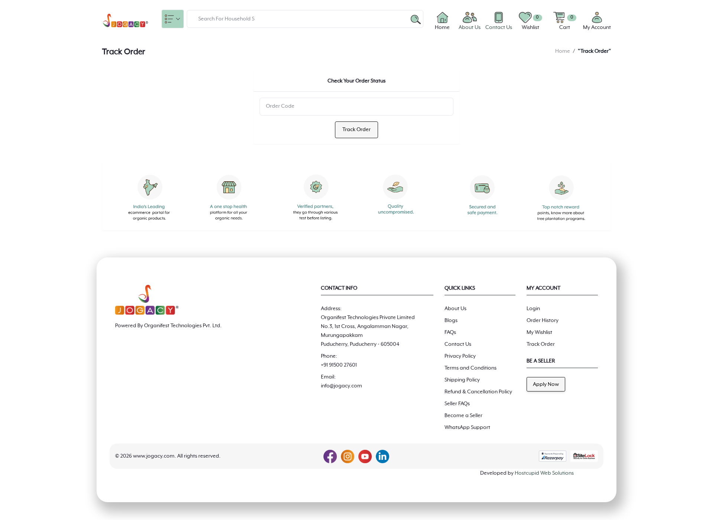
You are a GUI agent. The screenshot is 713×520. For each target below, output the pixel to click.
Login (533, 309)
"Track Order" (594, 51)
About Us (455, 309)
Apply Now (546, 384)
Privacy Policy (460, 356)
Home (562, 51)
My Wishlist (539, 332)
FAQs (450, 332)
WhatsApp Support (467, 427)
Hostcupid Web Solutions (544, 473)
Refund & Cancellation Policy (478, 392)
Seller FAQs (457, 404)
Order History (543, 321)
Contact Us (458, 344)
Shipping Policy (462, 380)
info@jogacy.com (341, 386)
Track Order (356, 130)
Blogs (451, 321)
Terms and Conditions (471, 368)
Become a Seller (463, 416)
